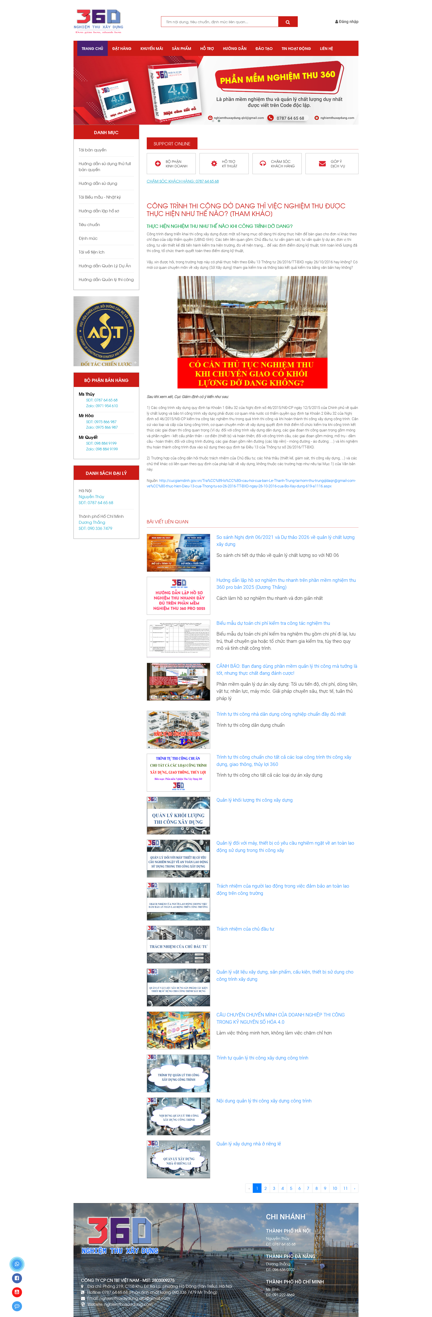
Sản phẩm (181, 48)
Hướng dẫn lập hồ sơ (99, 210)
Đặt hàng (122, 48)
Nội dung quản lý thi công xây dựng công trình (264, 1101)
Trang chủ (92, 48)
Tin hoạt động (296, 48)
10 (334, 1188)
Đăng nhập (348, 21)
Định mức (88, 238)
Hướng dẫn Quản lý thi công (106, 279)
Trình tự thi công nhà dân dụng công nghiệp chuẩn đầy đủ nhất (281, 714)
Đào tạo (264, 48)
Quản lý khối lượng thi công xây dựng (254, 800)
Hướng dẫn (234, 48)
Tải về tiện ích (91, 252)
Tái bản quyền (92, 149)
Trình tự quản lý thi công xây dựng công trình (262, 1058)
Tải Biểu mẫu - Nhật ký (100, 197)
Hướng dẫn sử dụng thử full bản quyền (105, 166)
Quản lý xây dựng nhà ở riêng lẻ (248, 1144)
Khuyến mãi (151, 48)
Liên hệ (326, 48)
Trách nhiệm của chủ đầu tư (245, 929)
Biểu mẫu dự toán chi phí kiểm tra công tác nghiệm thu (273, 623)
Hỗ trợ (207, 48)
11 (345, 1188)
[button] (213, 120)
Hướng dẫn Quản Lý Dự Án (105, 265)
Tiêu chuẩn (89, 224)
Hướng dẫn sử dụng (98, 183)
